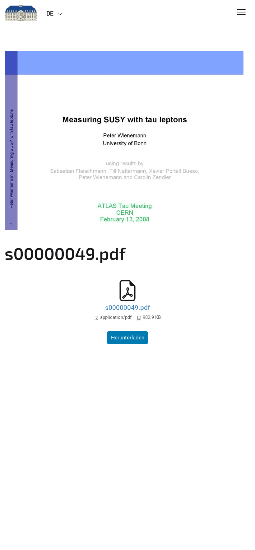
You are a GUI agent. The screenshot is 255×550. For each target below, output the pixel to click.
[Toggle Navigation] (241, 12)
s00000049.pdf (127, 307)
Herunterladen (127, 337)
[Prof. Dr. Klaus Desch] (21, 13)
